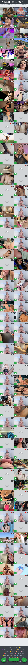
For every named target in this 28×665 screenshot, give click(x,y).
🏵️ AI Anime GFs (20, 657)
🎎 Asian (5, 647)
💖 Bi (16, 653)
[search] (24, 660)
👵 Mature (13, 649)
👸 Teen (18, 649)
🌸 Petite (22, 651)
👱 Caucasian (21, 647)
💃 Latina (16, 647)
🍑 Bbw (17, 651)
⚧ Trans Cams (13, 655)
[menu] (3, 660)
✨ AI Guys (6, 659)
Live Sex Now (14, 660)
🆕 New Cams (21, 653)
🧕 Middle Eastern (6, 649)
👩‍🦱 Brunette (6, 651)
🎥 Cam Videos (21, 659)
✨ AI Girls (14, 657)
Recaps (16, 663)
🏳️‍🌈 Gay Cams (6, 655)
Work (13, 663)
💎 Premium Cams (21, 655)
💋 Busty (6, 653)
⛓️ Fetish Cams (7, 657)
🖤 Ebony (10, 647)
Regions (9, 663)
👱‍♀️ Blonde (24, 649)
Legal (24, 663)
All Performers (20, 663)
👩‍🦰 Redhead (12, 651)
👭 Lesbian (11, 653)
